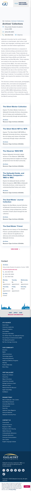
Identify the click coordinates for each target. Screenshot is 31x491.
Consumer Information (8, 333)
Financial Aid (5, 422)
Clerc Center (5, 439)
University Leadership (8, 327)
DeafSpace (5, 392)
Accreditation (5, 331)
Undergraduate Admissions (9, 433)
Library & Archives (7, 354)
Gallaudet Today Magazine (9, 410)
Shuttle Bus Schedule (7, 381)
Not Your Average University (9, 342)
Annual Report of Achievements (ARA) (12, 338)
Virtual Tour (5, 377)
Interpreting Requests (8, 358)
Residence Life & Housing (9, 429)
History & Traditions (7, 329)
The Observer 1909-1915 (13, 151)
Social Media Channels (8, 402)
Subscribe (5, 408)
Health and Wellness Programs (10, 360)
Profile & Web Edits (7, 365)
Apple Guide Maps (7, 390)
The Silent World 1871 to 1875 (15, 128)
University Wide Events (8, 404)
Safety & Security (6, 431)
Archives (7, 21)
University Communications (9, 437)
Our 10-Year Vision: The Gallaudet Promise (13, 336)
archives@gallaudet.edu (10, 269)
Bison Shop (5, 367)
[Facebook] (19, 470)
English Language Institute (9, 442)
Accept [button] (26, 486)
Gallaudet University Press (9, 414)
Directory (4, 350)
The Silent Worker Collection (15, 106)
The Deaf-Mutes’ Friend (12, 226)
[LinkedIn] (23, 470)
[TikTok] (3, 474)
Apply (16, 313)
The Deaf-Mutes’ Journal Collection (13, 200)
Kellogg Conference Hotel (9, 383)
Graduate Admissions (7, 435)
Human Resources (7, 424)
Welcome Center (6, 385)
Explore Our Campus (7, 375)
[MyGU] (3, 470)
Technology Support (7, 356)
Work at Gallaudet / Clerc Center (10, 400)
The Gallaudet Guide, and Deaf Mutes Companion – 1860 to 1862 (13, 175)
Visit (10, 313)
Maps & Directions (7, 379)
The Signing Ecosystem (8, 340)
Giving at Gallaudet (7, 412)
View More (15, 249)
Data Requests (6, 406)
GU (3, 21)
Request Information (15, 315)
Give (20, 313)
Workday (4, 363)
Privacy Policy (12, 489)
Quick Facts (5, 325)
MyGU (4, 352)
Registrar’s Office (6, 427)
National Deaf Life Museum (9, 387)
